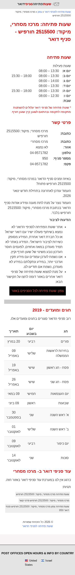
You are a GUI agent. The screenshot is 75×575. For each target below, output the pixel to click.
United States (31, 562)
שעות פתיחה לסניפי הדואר (37, 526)
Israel (48, 560)
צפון (40, 11)
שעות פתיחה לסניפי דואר (58, 11)
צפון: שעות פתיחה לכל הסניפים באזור (37, 291)
